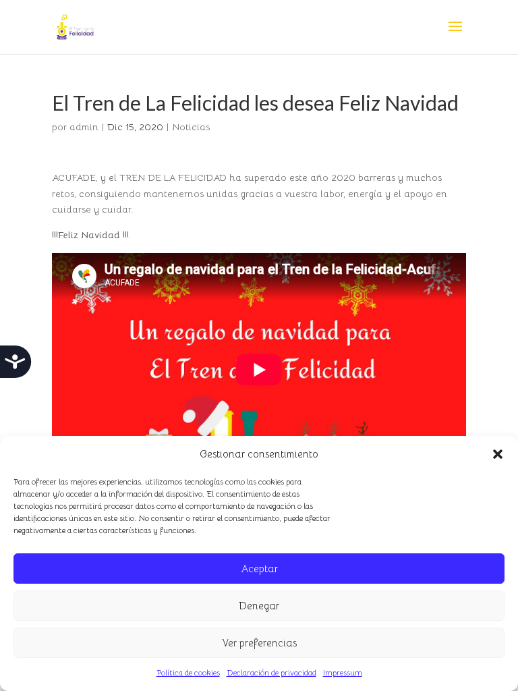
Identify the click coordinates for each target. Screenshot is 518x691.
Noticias (191, 127)
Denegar (259, 605)
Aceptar (259, 568)
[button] (498, 454)
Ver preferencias (259, 642)
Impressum (342, 672)
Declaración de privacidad (271, 672)
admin (83, 127)
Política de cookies (188, 672)
